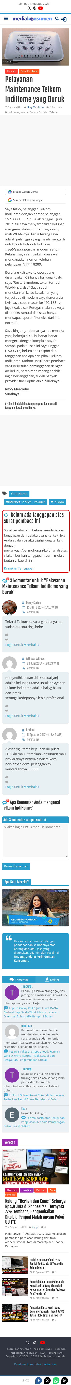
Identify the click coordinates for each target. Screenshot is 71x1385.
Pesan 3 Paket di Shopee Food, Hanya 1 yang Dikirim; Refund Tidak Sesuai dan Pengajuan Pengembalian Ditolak (32, 1056)
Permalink (33, 612)
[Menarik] (7, 634)
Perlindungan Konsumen (23, 1352)
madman (26, 1026)
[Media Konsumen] (32, 19)
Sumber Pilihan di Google (28, 200)
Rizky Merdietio (35, 107)
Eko (23, 1109)
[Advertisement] (35, 150)
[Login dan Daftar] (64, 19)
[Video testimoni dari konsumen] (35, 907)
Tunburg (26, 986)
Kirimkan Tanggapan (19, 568)
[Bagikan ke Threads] (64, 1380)
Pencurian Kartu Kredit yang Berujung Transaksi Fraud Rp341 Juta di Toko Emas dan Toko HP (47, 1311)
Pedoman (60, 1348)
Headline (27, 1190)
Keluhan (11, 71)
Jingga (35, 1227)
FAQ (42, 1352)
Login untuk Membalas (22, 645)
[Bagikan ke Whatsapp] (56, 1380)
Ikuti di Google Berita (25, 191)
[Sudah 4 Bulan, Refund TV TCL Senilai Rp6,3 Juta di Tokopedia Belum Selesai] (15, 1258)
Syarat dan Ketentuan (19, 1348)
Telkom (54, 112)
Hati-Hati (12, 1190)
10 (56, 1297)
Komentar (21, 980)
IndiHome (13, 112)
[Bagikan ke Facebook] (38, 1380)
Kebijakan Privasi (43, 1348)
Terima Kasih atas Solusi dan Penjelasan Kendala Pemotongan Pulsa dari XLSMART (34, 1122)
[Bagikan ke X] (47, 1380)
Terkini (54, 980)
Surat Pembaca (29, 71)
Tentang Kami (55, 1352)
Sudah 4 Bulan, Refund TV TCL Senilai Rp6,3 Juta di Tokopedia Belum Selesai (46, 1263)
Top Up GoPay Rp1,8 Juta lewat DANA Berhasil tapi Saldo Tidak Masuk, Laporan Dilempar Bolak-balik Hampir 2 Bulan (31, 1012)
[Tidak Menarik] (7, 639)
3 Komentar (56, 107)
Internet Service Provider (34, 112)
